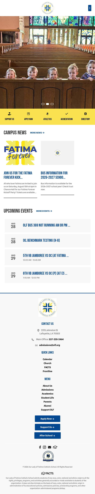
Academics (47, 393)
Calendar (47, 359)
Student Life (47, 397)
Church (47, 363)
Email (49, 447)
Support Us (46, 427)
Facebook (40, 447)
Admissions (47, 389)
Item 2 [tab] (53, 104)
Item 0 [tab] (44, 104)
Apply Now (46, 418)
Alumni (47, 405)
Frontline (47, 371)
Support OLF (47, 409)
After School (46, 435)
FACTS (47, 367)
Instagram (44, 447)
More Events (43, 211)
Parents (48, 401)
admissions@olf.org (49, 345)
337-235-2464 (56, 339)
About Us (47, 385)
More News (36, 133)
